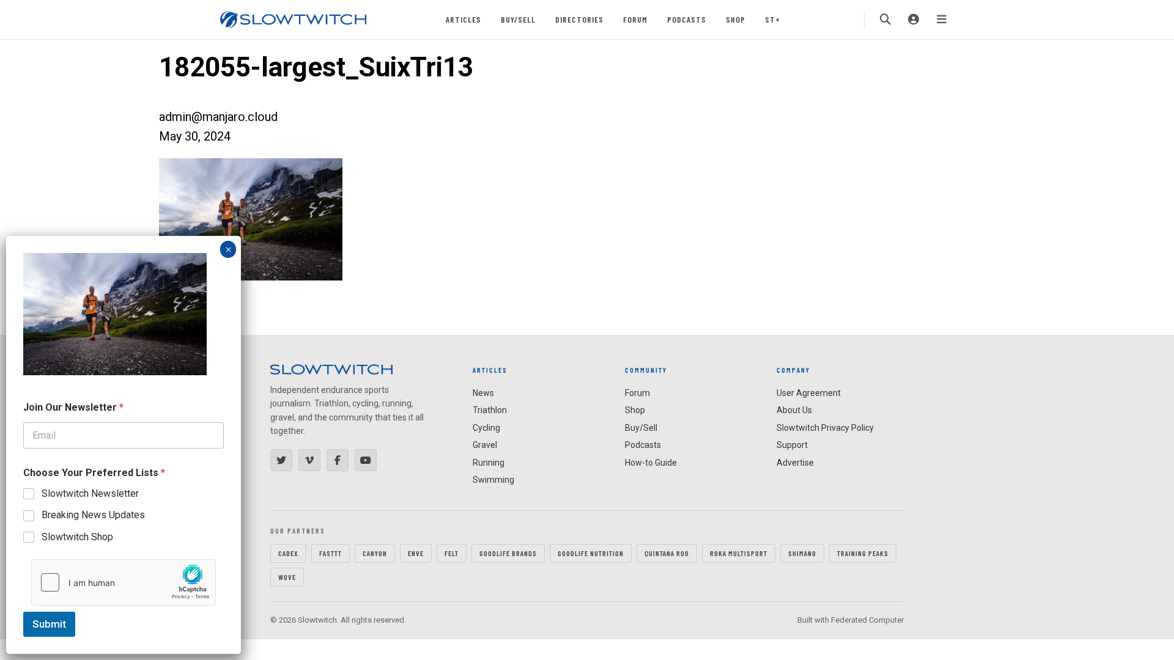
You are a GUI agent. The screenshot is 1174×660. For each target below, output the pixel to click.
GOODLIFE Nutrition (591, 553)
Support (792, 445)
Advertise (795, 463)
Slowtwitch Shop (77, 537)
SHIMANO (802, 553)
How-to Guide (651, 463)
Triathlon (490, 410)
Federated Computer (867, 620)
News (483, 393)
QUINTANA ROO (666, 553)
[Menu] (941, 19)
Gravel (485, 445)
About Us (794, 410)
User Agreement (809, 393)
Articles (463, 19)
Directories (579, 19)
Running (488, 463)
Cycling (486, 428)
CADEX (288, 553)
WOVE (287, 577)
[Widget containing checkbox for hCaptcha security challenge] (123, 582)
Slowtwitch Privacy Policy (825, 428)
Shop (735, 19)
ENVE (416, 553)
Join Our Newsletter (73, 407)
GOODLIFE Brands (508, 553)
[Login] (913, 19)
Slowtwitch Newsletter (90, 493)
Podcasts (686, 19)
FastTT (330, 553)
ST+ (772, 19)
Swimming (493, 480)
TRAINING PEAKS (862, 553)
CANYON (375, 553)
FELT (452, 553)
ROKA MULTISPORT (738, 553)
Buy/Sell (518, 19)
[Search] (885, 19)
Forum (635, 19)
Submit (49, 624)
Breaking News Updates (93, 515)
